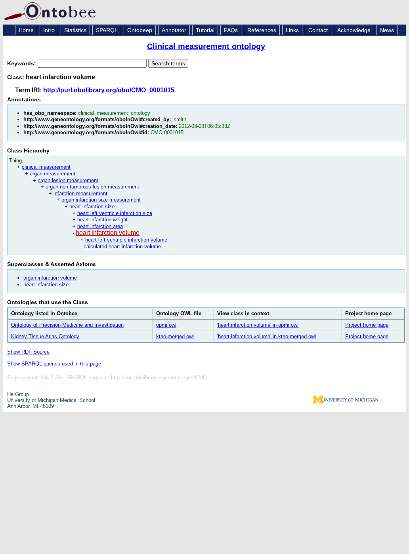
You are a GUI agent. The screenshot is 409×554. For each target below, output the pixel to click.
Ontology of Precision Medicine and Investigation (67, 325)
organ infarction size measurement (101, 200)
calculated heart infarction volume (122, 246)
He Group (18, 394)
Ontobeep (139, 30)
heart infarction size (92, 206)
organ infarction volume (50, 278)
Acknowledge (354, 30)
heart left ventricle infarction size (114, 213)
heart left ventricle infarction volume (126, 240)
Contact (318, 30)
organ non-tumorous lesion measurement (92, 187)
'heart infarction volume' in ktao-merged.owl (266, 336)
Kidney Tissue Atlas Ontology (45, 336)
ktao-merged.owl (175, 336)
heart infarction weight (102, 220)
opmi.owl (166, 325)
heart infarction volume (108, 232)
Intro (49, 30)
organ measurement (52, 174)
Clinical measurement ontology (206, 46)
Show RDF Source (28, 352)
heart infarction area (100, 226)
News (387, 30)
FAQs (231, 30)
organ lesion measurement (68, 180)
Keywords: (22, 63)
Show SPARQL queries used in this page (54, 364)
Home (26, 30)
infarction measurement (80, 193)
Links (292, 30)
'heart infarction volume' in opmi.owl (257, 325)
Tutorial (205, 30)
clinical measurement (46, 167)
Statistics (75, 30)
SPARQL (107, 30)
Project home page (366, 325)
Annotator (174, 30)
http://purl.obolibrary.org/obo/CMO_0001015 (108, 90)
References (261, 30)
